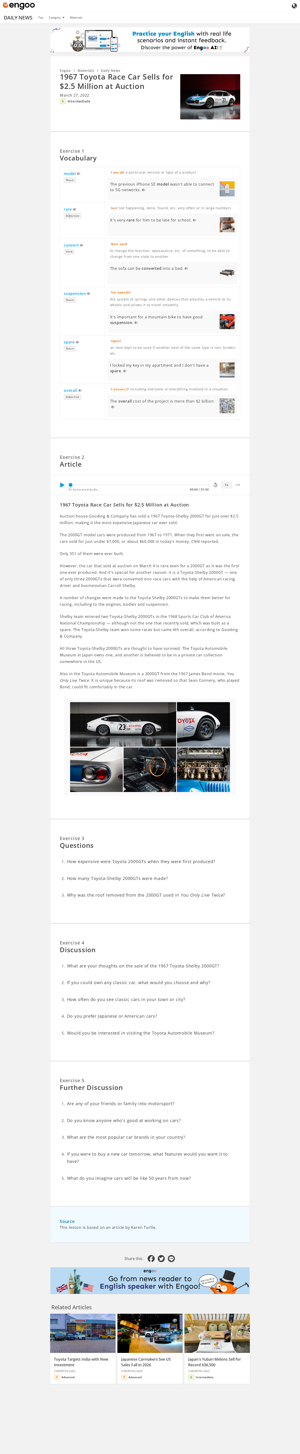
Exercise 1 (72, 151)
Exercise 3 (72, 838)
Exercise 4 (72, 943)
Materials (76, 17)
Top (40, 17)
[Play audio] (79, 174)
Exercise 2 (72, 457)
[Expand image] (210, 96)
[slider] (70, 485)
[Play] (62, 485)
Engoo (65, 70)
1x (226, 485)
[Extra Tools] (238, 485)
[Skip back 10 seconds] (215, 485)
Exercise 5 (72, 1080)
